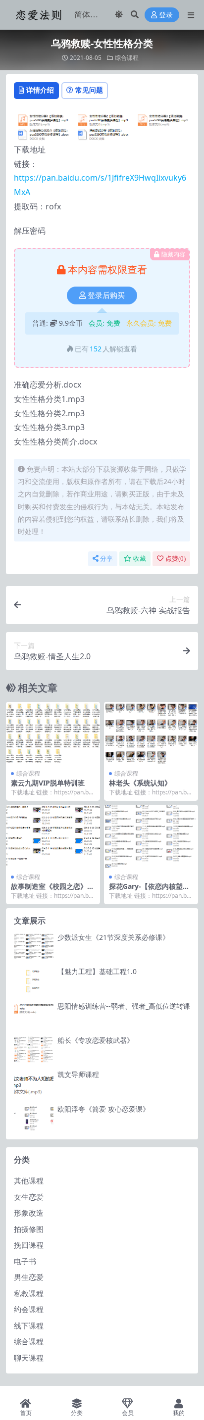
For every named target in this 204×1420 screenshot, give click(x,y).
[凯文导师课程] (33, 1084)
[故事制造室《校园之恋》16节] (53, 836)
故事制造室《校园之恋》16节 (53, 890)
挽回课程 (29, 1245)
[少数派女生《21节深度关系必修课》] (33, 946)
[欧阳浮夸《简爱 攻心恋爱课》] (33, 1118)
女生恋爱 (29, 1197)
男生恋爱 (29, 1277)
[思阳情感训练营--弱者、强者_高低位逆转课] (33, 1015)
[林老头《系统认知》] (151, 733)
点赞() (175, 558)
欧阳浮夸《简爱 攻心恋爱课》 (103, 1109)
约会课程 (29, 1309)
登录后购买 (106, 295)
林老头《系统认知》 (140, 782)
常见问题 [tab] (89, 90)
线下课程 (29, 1325)
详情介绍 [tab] (40, 90)
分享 (106, 558)
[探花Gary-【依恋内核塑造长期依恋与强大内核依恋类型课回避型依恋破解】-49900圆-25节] (151, 836)
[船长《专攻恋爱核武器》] (33, 1049)
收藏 (139, 558)
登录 (166, 15)
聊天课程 (29, 1358)
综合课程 (127, 57)
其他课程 (29, 1180)
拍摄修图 (29, 1229)
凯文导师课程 (78, 1074)
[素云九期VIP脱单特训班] (53, 733)
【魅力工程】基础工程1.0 (97, 971)
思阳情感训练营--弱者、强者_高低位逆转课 (123, 1006)
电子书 (25, 1261)
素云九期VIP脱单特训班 (48, 782)
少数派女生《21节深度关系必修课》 (113, 937)
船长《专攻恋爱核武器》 (95, 1040)
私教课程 (29, 1293)
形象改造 (29, 1213)
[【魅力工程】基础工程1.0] (33, 981)
